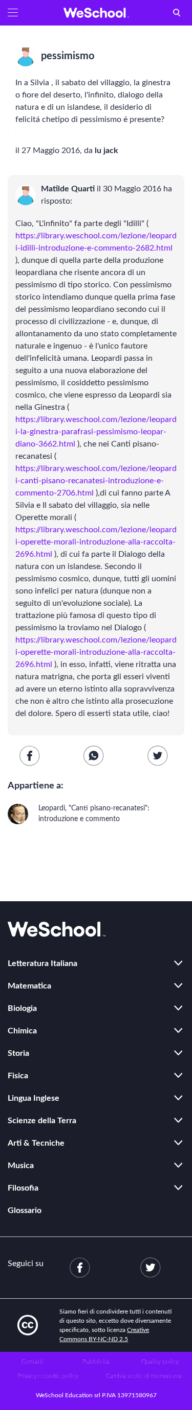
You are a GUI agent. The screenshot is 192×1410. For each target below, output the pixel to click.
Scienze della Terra (42, 1121)
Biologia (22, 1008)
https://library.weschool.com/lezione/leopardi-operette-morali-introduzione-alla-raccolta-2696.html (96, 542)
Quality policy (160, 1361)
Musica (21, 1165)
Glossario (24, 1210)
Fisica (18, 1076)
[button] (13, 13)
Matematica (29, 986)
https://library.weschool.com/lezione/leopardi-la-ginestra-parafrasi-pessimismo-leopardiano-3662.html (96, 431)
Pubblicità (96, 1361)
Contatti (32, 1361)
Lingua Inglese (33, 1098)
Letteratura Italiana (42, 963)
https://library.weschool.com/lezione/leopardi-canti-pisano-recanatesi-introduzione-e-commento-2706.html (96, 480)
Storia (18, 1053)
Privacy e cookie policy (47, 1376)
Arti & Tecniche (36, 1143)
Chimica (22, 1031)
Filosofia (23, 1188)
